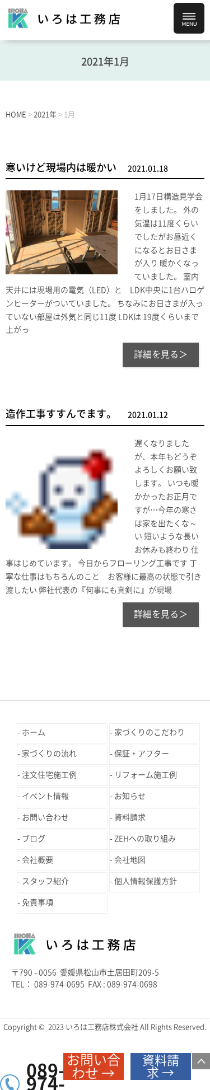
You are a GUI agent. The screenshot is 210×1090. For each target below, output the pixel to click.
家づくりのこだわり (149, 732)
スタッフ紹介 (45, 881)
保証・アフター (141, 753)
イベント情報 (45, 796)
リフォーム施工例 (145, 775)
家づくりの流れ (49, 753)
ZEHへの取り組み (145, 839)
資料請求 (130, 817)
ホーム (33, 732)
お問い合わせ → (93, 1066)
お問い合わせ (45, 817)
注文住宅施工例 (49, 775)
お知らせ (130, 796)
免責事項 (37, 902)
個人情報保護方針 (145, 881)
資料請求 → (160, 1066)
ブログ (33, 839)
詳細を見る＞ (161, 354)
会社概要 (37, 860)
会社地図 (130, 860)
